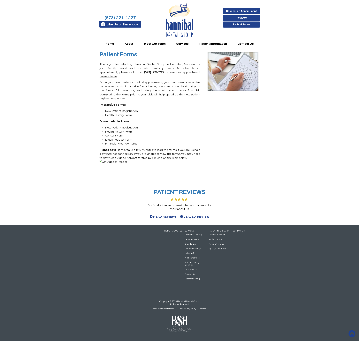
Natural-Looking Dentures (192, 263)
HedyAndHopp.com (184, 331)
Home (109, 43)
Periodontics (190, 274)
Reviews (241, 17)
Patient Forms (241, 24)
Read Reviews (165, 216)
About (129, 43)
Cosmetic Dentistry (193, 234)
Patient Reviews (216, 244)
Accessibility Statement (163, 309)
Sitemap (202, 309)
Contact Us (246, 43)
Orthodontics (191, 269)
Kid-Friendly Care (193, 258)
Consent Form (114, 135)
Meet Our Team (155, 43)
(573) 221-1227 (120, 17)
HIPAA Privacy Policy (187, 309)
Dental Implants (192, 239)
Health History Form (118, 115)
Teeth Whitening (192, 279)
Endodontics (190, 244)
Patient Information (213, 43)
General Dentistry (193, 248)
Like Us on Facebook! (122, 24)
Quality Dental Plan (217, 248)
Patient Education (217, 234)
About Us (177, 231)
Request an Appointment (241, 11)
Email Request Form (118, 139)
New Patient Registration (121, 111)
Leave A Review (196, 216)
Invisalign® (189, 253)
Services (182, 43)
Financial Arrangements (121, 143)
